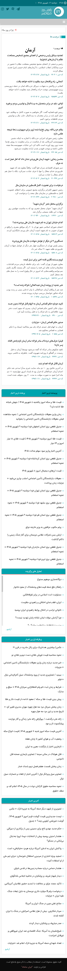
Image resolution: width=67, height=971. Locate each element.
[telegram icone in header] (18, 9)
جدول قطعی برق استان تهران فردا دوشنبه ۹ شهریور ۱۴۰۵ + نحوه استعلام (35, 493)
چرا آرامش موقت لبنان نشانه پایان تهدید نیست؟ (38, 618)
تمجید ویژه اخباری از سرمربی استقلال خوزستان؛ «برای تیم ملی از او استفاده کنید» (33, 858)
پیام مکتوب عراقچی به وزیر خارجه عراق (44, 527)
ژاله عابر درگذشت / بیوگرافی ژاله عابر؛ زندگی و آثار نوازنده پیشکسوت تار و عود (36, 721)
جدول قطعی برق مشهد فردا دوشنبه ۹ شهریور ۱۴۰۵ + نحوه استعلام (36, 505)
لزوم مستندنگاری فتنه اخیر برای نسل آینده (43, 260)
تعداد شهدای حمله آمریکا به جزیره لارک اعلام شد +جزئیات (35, 943)
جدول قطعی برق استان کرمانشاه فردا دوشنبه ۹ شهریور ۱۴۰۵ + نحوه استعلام (34, 461)
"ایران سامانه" (27, 967)
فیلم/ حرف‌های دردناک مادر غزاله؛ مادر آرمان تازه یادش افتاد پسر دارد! (35, 343)
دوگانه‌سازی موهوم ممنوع (49, 579)
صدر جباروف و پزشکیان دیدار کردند (45, 923)
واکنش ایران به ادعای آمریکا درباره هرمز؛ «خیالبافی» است (34, 849)
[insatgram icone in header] (2, 9)
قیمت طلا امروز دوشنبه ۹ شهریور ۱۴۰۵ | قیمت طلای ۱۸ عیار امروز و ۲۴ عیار (35, 441)
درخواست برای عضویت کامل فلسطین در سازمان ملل (39, 185)
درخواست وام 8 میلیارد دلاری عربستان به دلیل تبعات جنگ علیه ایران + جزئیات (35, 893)
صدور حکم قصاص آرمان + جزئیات (47, 322)
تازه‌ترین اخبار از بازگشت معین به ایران (43, 747)
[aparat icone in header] (12, 9)
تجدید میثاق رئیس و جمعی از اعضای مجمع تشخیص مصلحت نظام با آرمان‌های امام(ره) (35, 57)
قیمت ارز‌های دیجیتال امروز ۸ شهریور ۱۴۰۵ (42, 471)
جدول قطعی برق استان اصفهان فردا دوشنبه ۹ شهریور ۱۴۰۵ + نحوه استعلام (34, 429)
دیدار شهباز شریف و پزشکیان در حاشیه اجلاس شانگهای (36, 876)
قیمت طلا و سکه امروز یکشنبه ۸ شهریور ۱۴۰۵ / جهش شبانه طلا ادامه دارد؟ (35, 404)
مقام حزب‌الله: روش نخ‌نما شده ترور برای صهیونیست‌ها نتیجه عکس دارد (35, 132)
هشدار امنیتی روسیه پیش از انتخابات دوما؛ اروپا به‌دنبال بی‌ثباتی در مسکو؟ (37, 838)
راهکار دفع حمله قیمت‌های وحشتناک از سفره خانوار (38, 587)
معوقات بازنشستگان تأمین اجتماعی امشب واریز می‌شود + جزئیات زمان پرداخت (35, 481)
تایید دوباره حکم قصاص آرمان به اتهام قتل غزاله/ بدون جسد (35, 304)
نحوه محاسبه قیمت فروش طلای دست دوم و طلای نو (37, 655)
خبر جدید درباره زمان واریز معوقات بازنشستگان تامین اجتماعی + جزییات (34, 665)
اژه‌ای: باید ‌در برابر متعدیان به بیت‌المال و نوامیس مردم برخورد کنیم (34, 106)
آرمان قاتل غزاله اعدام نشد (50, 364)
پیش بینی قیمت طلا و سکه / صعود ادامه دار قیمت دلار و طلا (33, 699)
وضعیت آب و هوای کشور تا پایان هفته (43, 739)
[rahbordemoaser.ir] (52, 12)
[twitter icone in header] (7, 9)
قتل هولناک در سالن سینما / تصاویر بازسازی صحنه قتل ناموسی (37, 756)
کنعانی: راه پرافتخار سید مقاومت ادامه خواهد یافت (39, 82)
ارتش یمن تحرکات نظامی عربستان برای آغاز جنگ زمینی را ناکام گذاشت (35, 537)
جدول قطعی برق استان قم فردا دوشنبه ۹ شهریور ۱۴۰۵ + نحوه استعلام (34, 517)
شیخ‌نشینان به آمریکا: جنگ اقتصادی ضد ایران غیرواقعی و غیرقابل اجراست (36, 933)
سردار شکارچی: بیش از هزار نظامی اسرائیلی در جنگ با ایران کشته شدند (35, 913)
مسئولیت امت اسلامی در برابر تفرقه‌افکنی (42, 595)
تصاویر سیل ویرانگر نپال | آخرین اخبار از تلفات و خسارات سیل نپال (34, 776)
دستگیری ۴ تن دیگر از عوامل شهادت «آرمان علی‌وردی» (37, 241)
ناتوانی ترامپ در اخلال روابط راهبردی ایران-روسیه (38, 610)
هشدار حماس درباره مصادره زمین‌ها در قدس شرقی (38, 868)
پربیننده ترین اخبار (49, 393)
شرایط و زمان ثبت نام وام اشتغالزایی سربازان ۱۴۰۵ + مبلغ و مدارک (35, 689)
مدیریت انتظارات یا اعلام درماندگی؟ (45, 625)
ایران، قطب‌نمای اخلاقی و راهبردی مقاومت (41, 602)
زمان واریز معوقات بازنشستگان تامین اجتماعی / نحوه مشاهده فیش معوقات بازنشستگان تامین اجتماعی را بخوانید (33, 417)
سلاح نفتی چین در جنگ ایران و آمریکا (43, 904)
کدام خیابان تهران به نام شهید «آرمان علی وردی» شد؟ (38, 222)
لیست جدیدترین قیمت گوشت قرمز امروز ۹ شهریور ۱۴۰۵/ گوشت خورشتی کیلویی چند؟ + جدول (36, 819)
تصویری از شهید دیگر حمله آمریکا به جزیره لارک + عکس (35, 809)
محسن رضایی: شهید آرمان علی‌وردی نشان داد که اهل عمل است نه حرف (34, 161)
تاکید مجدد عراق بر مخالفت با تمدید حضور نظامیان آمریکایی (33, 884)
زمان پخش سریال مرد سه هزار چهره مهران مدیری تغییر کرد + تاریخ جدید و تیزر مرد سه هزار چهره (34, 709)
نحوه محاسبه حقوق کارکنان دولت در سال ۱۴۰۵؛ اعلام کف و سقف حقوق (35, 788)
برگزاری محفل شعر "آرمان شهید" (48, 204)
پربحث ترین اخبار (17, 393)
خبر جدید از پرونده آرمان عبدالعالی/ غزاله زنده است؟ (38, 285)
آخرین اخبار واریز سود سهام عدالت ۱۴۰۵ (43, 451)
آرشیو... (8, 629)
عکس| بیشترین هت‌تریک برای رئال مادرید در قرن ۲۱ (37, 647)
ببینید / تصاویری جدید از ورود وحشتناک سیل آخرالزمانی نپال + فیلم (34, 677)
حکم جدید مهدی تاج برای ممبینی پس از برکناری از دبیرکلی (34, 829)
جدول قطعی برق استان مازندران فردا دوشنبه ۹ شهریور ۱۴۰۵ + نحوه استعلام (34, 549)
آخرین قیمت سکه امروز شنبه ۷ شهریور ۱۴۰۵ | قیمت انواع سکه (33, 731)
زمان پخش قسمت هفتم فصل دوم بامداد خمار (40, 766)
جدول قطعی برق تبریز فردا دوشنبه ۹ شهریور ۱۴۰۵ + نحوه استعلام (36, 561)
